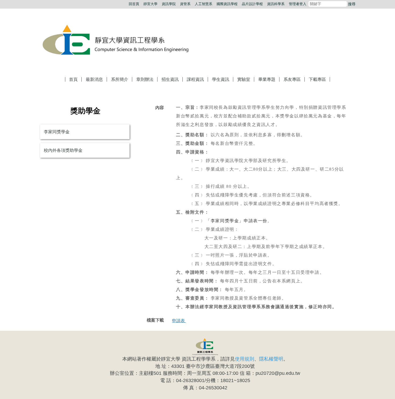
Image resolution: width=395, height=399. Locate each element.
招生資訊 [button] (170, 79)
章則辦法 (144, 79)
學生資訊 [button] (220, 79)
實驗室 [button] (243, 79)
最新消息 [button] (94, 79)
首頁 (73, 79)
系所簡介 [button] (119, 79)
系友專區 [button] (292, 79)
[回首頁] (121, 40)
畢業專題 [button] (266, 79)
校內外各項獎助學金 (63, 150)
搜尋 (352, 4)
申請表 (179, 320)
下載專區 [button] (317, 79)
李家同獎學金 (57, 132)
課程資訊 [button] (195, 79)
